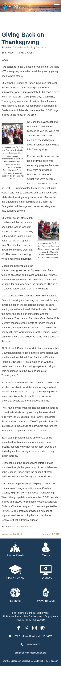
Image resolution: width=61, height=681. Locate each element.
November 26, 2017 (11, 534)
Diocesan (41, 47)
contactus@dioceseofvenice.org (30, 652)
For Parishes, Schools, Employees (30, 613)
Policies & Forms (12, 616)
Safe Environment (32, 616)
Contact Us (39, 620)
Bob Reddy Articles (22, 526)
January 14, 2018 (50, 534)
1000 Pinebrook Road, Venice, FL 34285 (33, 636)
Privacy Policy (23, 620)
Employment (51, 616)
